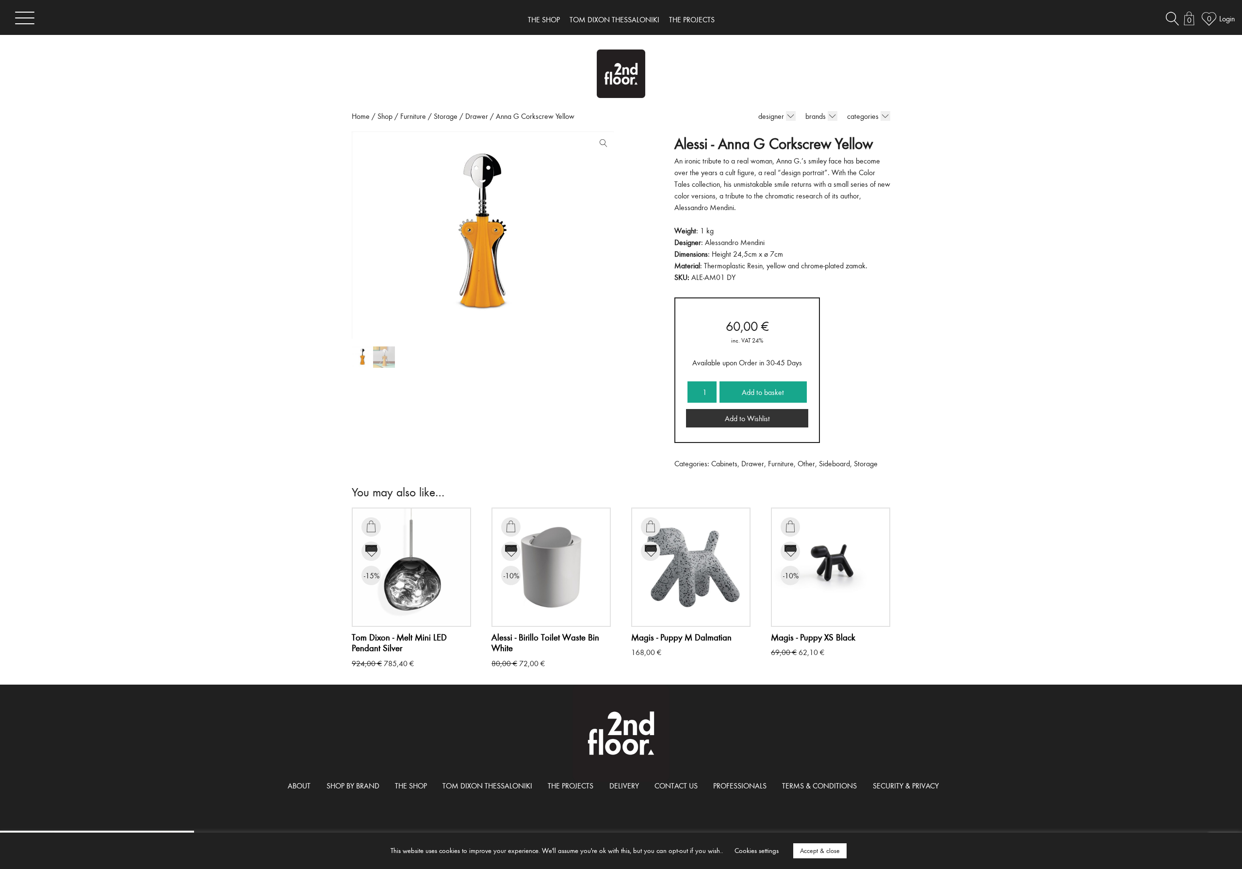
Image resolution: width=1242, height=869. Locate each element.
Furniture (413, 116)
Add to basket (763, 392)
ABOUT (299, 785)
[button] (601, 145)
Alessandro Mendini (735, 242)
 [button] (371, 526)
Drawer (476, 116)
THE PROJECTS (692, 19)
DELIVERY (624, 785)
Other (806, 463)
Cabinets (724, 463)
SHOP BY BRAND (353, 785)
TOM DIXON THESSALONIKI (614, 19)
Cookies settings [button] (757, 850)
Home (361, 116)
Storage (446, 116)
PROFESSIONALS (740, 785)
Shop (384, 116)
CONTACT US (676, 785)
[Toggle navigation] (24, 17)
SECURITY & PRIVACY (906, 785)
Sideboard (834, 463)
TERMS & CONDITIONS (819, 785)
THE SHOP (544, 19)
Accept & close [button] (820, 850)
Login (1227, 18)
